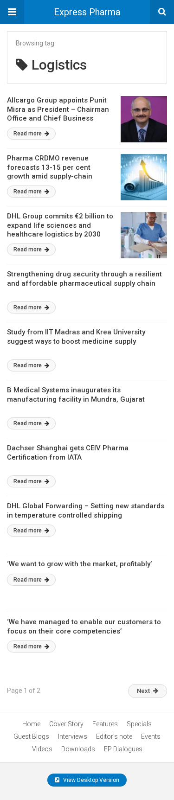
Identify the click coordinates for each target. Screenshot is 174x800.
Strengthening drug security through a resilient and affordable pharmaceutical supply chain (84, 279)
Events (151, 736)
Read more (28, 133)
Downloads (78, 749)
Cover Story (66, 724)
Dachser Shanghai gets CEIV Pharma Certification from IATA (68, 452)
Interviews (72, 736)
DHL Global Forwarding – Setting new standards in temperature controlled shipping (85, 510)
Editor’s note (114, 736)
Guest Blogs (31, 736)
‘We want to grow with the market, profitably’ (79, 564)
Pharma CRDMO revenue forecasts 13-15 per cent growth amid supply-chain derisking (49, 172)
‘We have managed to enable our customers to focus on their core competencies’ (84, 626)
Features (105, 724)
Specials (139, 724)
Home (31, 724)
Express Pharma (87, 12)
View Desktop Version (90, 780)
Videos (42, 749)
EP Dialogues (123, 749)
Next (143, 690)
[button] (12, 12)
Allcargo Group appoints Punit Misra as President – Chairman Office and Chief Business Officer (58, 114)
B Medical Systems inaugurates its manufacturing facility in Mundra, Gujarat (76, 394)
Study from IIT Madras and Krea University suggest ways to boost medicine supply (76, 337)
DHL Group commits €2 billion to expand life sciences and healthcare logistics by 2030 (60, 225)
